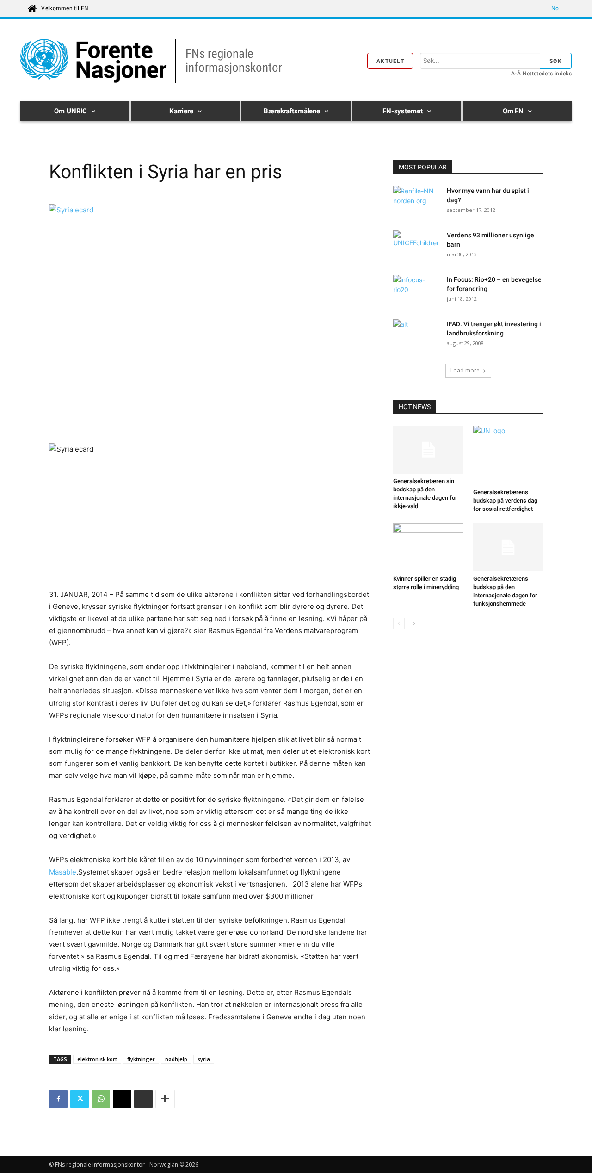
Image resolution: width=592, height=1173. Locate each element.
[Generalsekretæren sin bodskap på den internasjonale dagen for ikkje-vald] (428, 450)
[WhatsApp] (101, 1099)
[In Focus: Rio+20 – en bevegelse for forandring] (416, 291)
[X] (79, 1099)
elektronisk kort (97, 1058)
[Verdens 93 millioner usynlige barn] (416, 246)
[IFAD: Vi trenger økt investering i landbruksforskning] (415, 334)
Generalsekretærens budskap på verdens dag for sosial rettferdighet (505, 500)
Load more (465, 370)
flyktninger (141, 1058)
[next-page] (413, 623)
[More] (165, 1099)
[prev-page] (399, 623)
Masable (62, 872)
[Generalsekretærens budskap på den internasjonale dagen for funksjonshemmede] (508, 547)
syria (203, 1058)
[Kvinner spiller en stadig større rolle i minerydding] (428, 547)
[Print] (143, 1099)
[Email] (122, 1099)
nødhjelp (176, 1058)
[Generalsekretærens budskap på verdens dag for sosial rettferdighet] (508, 455)
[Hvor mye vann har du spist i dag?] (416, 202)
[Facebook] (58, 1099)
